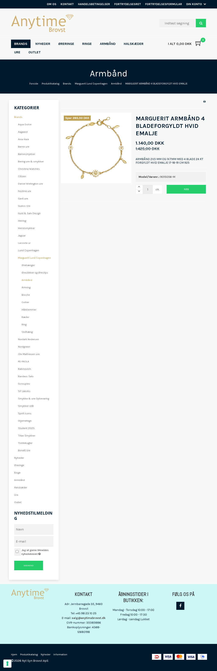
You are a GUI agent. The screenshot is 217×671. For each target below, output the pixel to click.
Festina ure (24, 191)
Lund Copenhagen (28, 250)
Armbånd (27, 280)
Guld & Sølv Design (29, 213)
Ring (24, 324)
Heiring (22, 220)
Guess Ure (24, 205)
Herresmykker (26, 228)
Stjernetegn (25, 420)
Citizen (22, 176)
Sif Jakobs (24, 391)
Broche (26, 294)
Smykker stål (26, 406)
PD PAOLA (23, 361)
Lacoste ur (24, 243)
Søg (201, 23)
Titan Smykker (26, 435)
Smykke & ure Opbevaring (33, 398)
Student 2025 (26, 428)
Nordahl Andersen (28, 339)
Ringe (17, 472)
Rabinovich (24, 368)
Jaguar (22, 235)
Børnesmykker (26, 154)
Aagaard (23, 131)
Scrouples (24, 383)
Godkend (28, 565)
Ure (16, 494)
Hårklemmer (29, 309)
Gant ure (23, 198)
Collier (25, 302)
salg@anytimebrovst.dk (89, 618)
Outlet (17, 502)
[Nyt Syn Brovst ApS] (42, 23)
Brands (18, 117)
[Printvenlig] (204, 101)
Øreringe (19, 465)
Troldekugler (25, 443)
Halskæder (20, 487)
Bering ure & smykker (31, 161)
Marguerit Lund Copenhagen (34, 257)
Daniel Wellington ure (30, 183)
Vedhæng (27, 331)
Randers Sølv (25, 376)
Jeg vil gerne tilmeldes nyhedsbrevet (37, 551)
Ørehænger (28, 265)
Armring (26, 287)
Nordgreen (24, 346)
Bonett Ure (24, 450)
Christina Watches (29, 168)
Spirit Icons (24, 413)
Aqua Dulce (24, 124)
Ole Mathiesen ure (29, 354)
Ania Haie (23, 139)
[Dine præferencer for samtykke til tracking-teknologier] (7, 664)
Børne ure (23, 146)
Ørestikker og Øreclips (35, 272)
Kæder (25, 317)
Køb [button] (186, 189)
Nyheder (19, 457)
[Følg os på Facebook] (180, 606)
